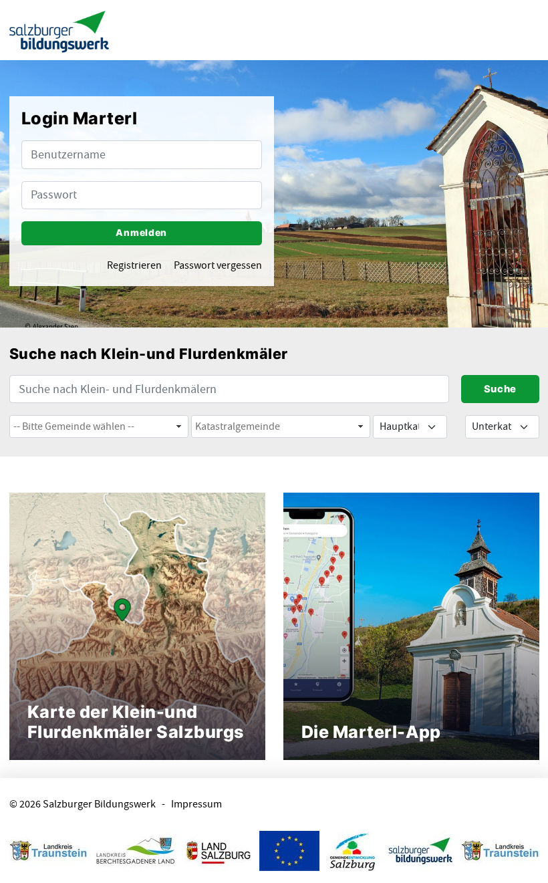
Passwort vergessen (218, 266)
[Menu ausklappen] (526, 29)
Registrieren (134, 266)
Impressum (196, 804)
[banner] (59, 30)
